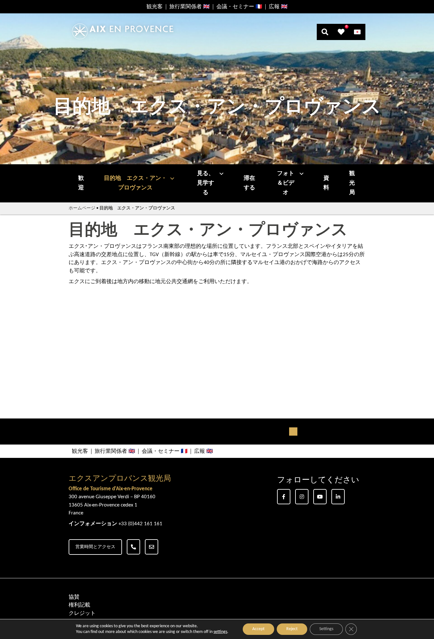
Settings (326, 629)
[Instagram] (302, 496)
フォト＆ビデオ (285, 183)
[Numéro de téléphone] (133, 546)
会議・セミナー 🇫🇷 (239, 7)
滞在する (249, 183)
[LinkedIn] (338, 496)
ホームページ (82, 208)
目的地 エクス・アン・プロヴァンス (135, 183)
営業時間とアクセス (95, 547)
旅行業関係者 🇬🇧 (189, 7)
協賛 (74, 597)
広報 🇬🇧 (278, 7)
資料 (326, 183)
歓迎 (81, 183)
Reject (292, 629)
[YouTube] (320, 496)
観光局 (352, 183)
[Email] (151, 546)
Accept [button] (258, 629)
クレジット (82, 613)
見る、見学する (205, 183)
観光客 (154, 7)
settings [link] (220, 631)
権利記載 (79, 605)
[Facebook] (283, 496)
